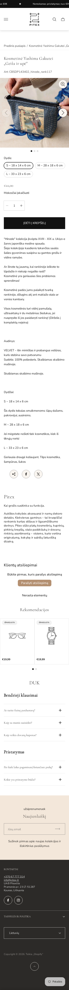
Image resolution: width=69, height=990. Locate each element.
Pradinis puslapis (14, 46)
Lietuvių (14, 933)
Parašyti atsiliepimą (34, 583)
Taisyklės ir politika (17, 916)
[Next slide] (63, 113)
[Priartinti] (63, 84)
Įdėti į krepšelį (34, 223)
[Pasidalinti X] (38, 474)
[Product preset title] (17, 636)
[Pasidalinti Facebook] (26, 474)
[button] (31, 151)
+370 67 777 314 (14, 876)
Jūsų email (14, 829)
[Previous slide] (6, 113)
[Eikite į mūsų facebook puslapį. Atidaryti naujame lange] (8, 900)
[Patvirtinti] (59, 829)
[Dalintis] (14, 474)
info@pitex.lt (11, 880)
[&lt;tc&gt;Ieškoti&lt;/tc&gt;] (54, 19)
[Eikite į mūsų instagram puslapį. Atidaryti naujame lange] (18, 900)
